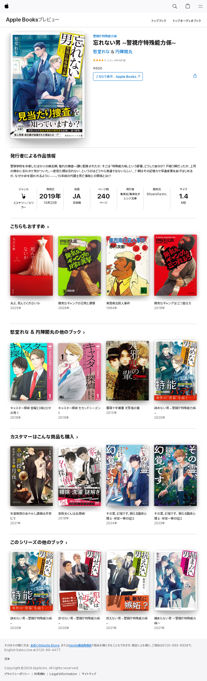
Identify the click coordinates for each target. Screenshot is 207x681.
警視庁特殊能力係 (105, 36)
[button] (174, 6)
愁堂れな (101, 52)
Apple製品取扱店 (80, 645)
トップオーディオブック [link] (187, 21)
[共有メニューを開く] (195, 76)
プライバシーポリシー (17, 674)
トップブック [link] (158, 21)
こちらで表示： (116, 77)
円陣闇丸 (124, 52)
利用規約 (39, 674)
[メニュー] (200, 6)
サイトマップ (89, 674)
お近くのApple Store (45, 645)
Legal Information (63, 674)
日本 (7, 659)
